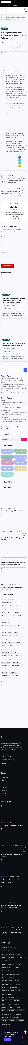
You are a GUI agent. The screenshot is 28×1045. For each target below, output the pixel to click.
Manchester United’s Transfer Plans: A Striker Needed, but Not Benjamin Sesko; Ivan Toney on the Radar (13, 300)
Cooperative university (8, 615)
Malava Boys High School (8, 649)
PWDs (21, 659)
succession (5, 669)
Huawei (17, 632)
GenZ (4, 629)
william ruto (15, 675)
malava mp (22, 649)
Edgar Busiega (6, 619)
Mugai (16, 652)
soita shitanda (16, 665)
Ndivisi (4, 659)
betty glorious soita (7, 605)
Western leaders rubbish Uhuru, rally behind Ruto (13, 393)
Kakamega (18, 635)
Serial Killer (5, 665)
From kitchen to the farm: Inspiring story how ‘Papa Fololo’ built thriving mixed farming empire (14, 413)
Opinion (20, 462)
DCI (19, 615)
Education (20, 451)
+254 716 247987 (6, 757)
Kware (19, 642)
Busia (18, 605)
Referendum (6, 662)
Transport (15, 669)
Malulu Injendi (6, 652)
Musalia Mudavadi (7, 655)
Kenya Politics (14, 639)
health (12, 629)
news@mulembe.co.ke (8, 759)
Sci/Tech (7, 474)
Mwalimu (3, 400)
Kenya (4, 639)
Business (7, 451)
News (7, 462)
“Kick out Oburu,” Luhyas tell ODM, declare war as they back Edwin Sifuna (13, 428)
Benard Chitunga (6, 602)
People (7, 468)
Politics (21, 468)
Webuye (13, 672)
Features (8, 15)
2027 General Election (8, 599)
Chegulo (12, 609)
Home (2, 15)
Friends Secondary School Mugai (10, 625)
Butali (4, 609)
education (17, 619)
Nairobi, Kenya (6, 754)
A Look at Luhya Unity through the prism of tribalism (12, 381)
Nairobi (17, 655)
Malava (11, 645)
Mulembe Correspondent (11, 305)
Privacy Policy (10, 1034)
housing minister (6, 632)
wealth (4, 672)
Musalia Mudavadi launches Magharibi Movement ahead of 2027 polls (13, 390)
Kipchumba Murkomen (8, 642)
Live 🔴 (4, 793)
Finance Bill (5, 622)
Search (2, 367)
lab (3, 645)
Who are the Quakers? (15, 407)
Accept (7, 1040)
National (21, 457)
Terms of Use (7, 1036)
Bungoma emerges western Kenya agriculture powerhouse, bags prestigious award (12, 385)
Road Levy (16, 662)
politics (12, 659)
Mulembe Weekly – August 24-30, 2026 (11, 378)
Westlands (5, 675)
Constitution (16, 612)
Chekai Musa (5, 612)
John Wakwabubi (6, 635)
